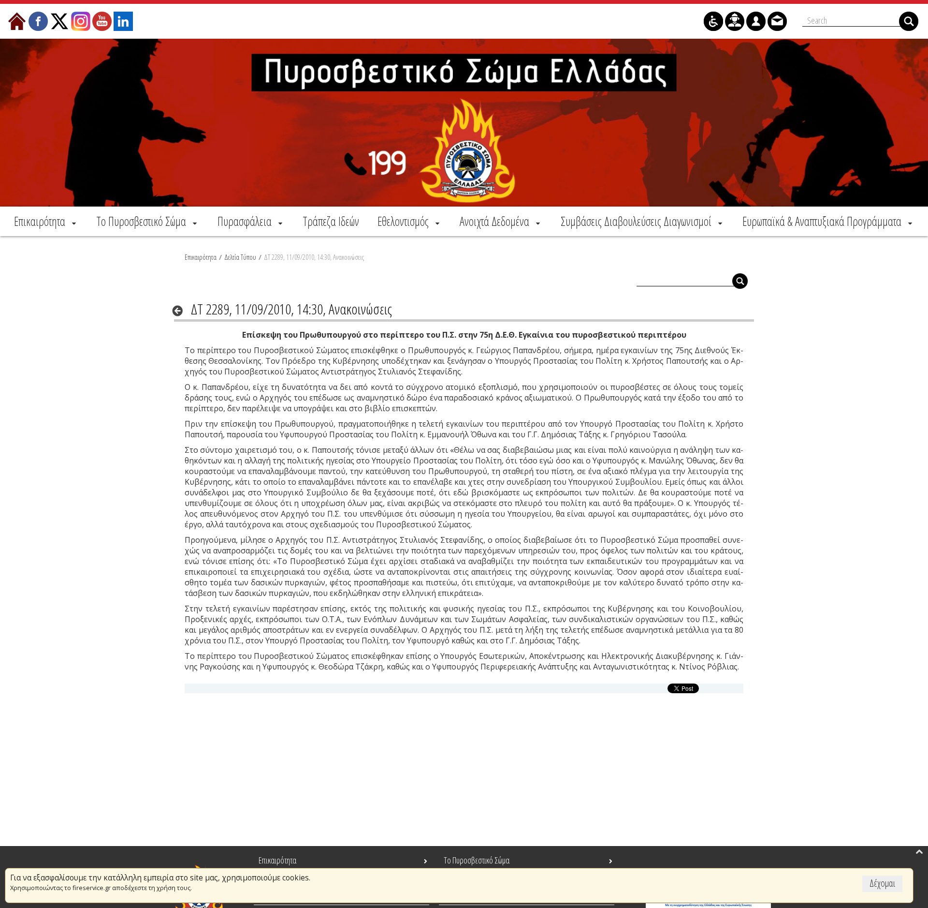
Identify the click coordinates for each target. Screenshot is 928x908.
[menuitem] (46, 221)
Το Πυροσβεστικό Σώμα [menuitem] (476, 860)
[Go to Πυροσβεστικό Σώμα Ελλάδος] (464, 123)
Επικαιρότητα (201, 257)
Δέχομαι (882, 883)
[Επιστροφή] (180, 310)
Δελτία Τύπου (240, 257)
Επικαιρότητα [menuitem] (277, 860)
